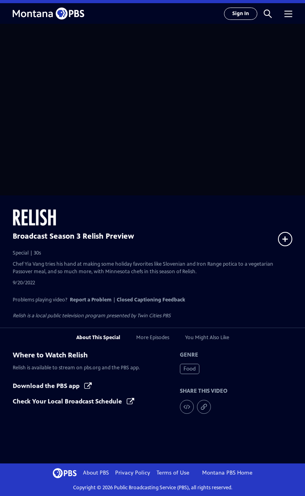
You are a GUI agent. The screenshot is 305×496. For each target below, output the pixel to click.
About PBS (96, 472)
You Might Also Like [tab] (207, 337)
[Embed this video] (187, 407)
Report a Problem (91, 300)
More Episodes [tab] (152, 337)
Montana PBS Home (227, 472)
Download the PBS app (47, 386)
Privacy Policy (132, 472)
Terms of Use (172, 472)
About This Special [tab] (98, 337)
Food (189, 368)
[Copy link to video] (204, 407)
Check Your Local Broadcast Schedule (68, 401)
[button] (267, 13)
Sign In (240, 13)
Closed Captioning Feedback (151, 300)
